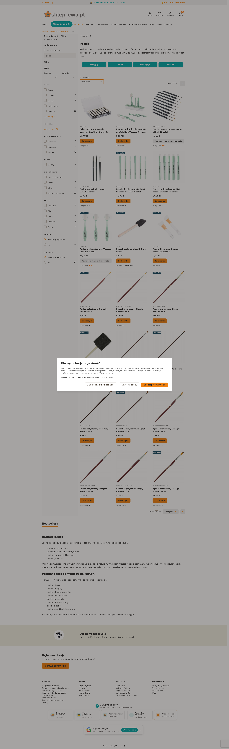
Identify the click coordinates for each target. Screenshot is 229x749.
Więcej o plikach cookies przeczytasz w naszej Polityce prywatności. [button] (89, 378)
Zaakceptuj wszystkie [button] (154, 385)
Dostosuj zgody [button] (129, 385)
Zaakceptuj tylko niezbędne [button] (101, 385)
